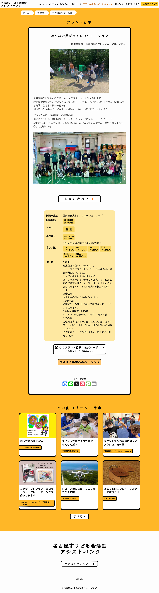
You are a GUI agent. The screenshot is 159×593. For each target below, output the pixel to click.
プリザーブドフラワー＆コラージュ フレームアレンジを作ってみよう (37, 492)
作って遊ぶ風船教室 (31, 441)
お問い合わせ (78, 199)
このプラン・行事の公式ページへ (80, 349)
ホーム (26, 13)
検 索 (41, 13)
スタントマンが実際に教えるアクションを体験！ (120, 442)
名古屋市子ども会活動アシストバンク (14, 4)
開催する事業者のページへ (79, 362)
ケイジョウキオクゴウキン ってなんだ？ (78, 442)
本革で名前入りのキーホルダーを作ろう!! (120, 490)
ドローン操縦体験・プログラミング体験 (78, 490)
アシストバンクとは (78, 564)
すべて (78, 516)
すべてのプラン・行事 (62, 13)
